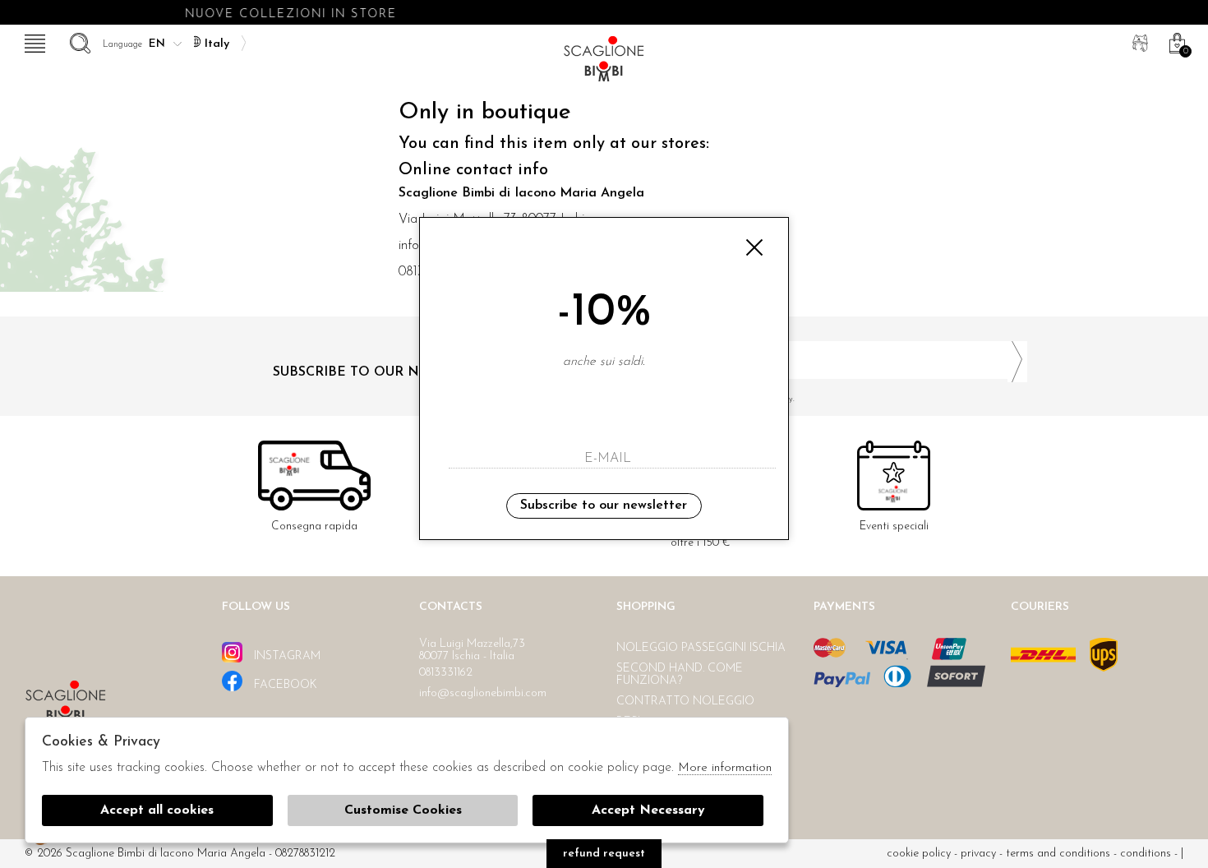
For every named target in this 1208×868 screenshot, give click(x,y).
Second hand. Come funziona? (679, 675)
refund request (604, 853)
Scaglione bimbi (604, 64)
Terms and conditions (1058, 853)
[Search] (78, 41)
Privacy (978, 853)
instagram (285, 656)
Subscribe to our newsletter (603, 505)
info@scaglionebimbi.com (482, 693)
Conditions (1145, 853)
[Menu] (33, 41)
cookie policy (919, 853)
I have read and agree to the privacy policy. (714, 399)
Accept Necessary (648, 810)
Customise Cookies (403, 810)
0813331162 (446, 673)
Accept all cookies (157, 810)
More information (725, 768)
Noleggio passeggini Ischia (701, 648)
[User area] (1138, 41)
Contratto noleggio (685, 701)
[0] (1175, 41)
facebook (284, 685)
